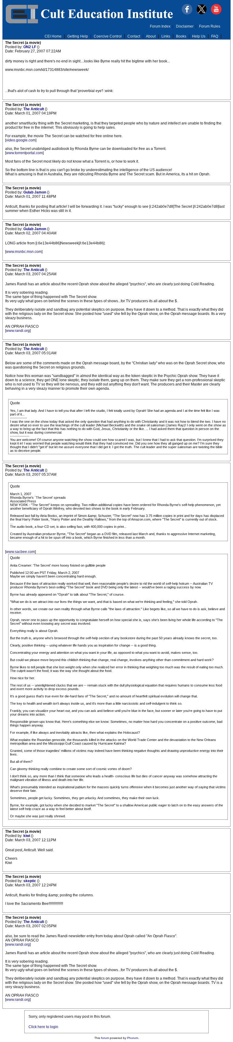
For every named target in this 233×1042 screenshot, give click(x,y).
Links (165, 36)
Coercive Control (108, 36)
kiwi (27, 836)
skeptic (30, 881)
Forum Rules (209, 26)
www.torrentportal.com (24, 153)
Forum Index (160, 26)
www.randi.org (18, 331)
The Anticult (34, 109)
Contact (133, 36)
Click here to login (43, 1027)
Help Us (198, 36)
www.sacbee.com (20, 552)
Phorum (132, 1038)
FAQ (214, 36)
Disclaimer (185, 26)
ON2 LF (30, 47)
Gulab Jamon (35, 192)
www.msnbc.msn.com (24, 252)
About (151, 36)
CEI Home (53, 36)
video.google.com (20, 140)
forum (105, 1038)
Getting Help (77, 36)
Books (181, 36)
